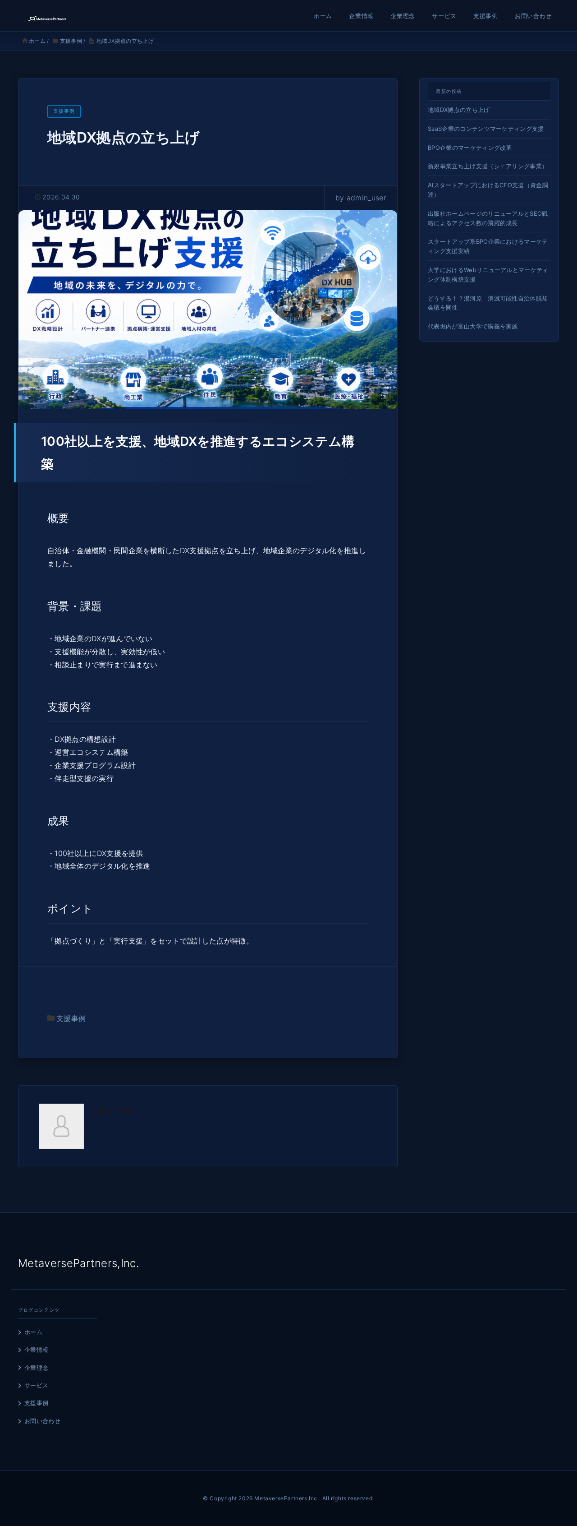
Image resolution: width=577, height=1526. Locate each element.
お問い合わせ (533, 15)
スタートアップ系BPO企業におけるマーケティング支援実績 (488, 246)
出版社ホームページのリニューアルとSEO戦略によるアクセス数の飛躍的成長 (488, 218)
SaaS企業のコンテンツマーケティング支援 (486, 128)
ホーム (323, 15)
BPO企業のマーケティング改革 (470, 147)
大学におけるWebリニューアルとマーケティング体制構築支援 (488, 274)
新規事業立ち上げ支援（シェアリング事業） (488, 166)
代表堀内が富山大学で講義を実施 (473, 326)
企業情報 (361, 15)
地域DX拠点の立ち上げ (459, 109)
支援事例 (485, 15)
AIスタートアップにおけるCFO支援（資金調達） (488, 189)
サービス (444, 15)
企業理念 (402, 15)
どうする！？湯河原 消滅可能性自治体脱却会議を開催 (488, 303)
